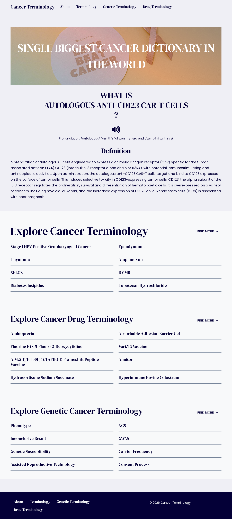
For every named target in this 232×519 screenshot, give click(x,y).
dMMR (124, 272)
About (65, 6)
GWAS (124, 438)
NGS (122, 425)
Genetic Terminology (119, 6)
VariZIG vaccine (133, 346)
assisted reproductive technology (43, 464)
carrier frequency (136, 451)
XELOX (17, 272)
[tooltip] (116, 129)
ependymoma (132, 246)
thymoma (20, 259)
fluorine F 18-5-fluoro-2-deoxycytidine (46, 346)
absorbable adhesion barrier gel (149, 333)
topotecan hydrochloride (143, 285)
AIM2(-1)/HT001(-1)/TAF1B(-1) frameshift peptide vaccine (55, 362)
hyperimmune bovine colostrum (149, 377)
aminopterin (22, 333)
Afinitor (126, 359)
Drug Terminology (157, 6)
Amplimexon (131, 259)
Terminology (86, 6)
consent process (134, 464)
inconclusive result (28, 438)
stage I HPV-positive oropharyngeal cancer (51, 246)
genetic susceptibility (31, 451)
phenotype (21, 425)
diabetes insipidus (27, 285)
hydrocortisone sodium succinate (42, 377)
